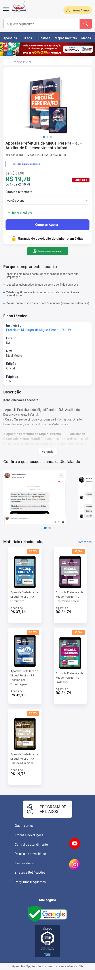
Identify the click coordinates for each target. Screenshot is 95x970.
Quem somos (24, 825)
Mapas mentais (66, 38)
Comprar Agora (46, 224)
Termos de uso (25, 863)
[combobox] (41, 24)
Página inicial (22, 62)
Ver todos (85, 542)
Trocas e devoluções (29, 835)
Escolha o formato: (19, 192)
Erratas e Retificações (30, 872)
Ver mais (47, 451)
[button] (44, 137)
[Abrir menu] (6, 11)
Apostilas (10, 38)
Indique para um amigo (50, 251)
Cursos (26, 38)
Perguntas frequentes (30, 882)
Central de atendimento (31, 844)
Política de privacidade (30, 854)
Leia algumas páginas (28, 164)
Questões (43, 38)
